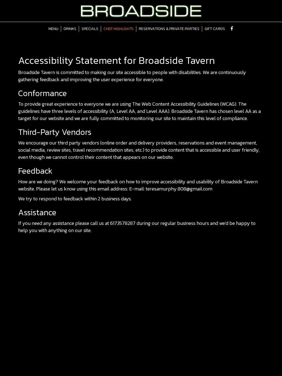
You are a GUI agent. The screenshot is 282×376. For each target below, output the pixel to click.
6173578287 (122, 223)
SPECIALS (90, 29)
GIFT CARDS (215, 29)
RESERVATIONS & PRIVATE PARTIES (169, 29)
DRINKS (70, 29)
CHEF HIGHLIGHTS (119, 29)
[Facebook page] (231, 28)
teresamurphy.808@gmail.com (179, 188)
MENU (53, 29)
